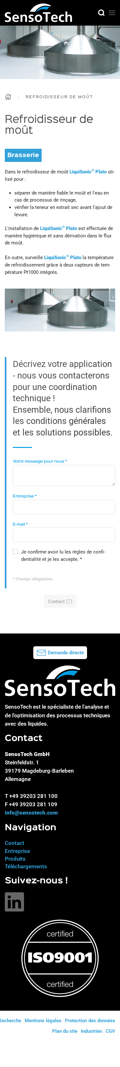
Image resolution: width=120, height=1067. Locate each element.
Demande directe (66, 653)
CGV (110, 1031)
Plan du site (64, 1031)
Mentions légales (43, 1020)
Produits (15, 859)
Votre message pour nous (40, 461)
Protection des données (90, 1020)
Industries (91, 1031)
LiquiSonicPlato (88, 172)
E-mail (20, 524)
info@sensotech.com (31, 812)
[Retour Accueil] (38, 13)
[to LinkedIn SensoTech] (14, 901)
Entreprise (25, 496)
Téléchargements (26, 866)
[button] (101, 13)
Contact (14, 843)
